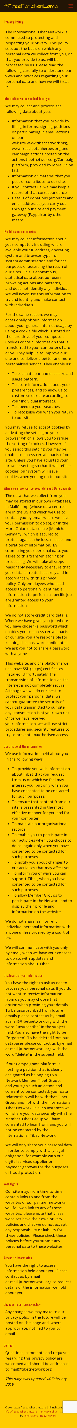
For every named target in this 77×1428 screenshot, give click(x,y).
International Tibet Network (40, 1415)
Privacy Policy (49, 1411)
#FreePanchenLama (31, 6)
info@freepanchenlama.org (21, 1411)
